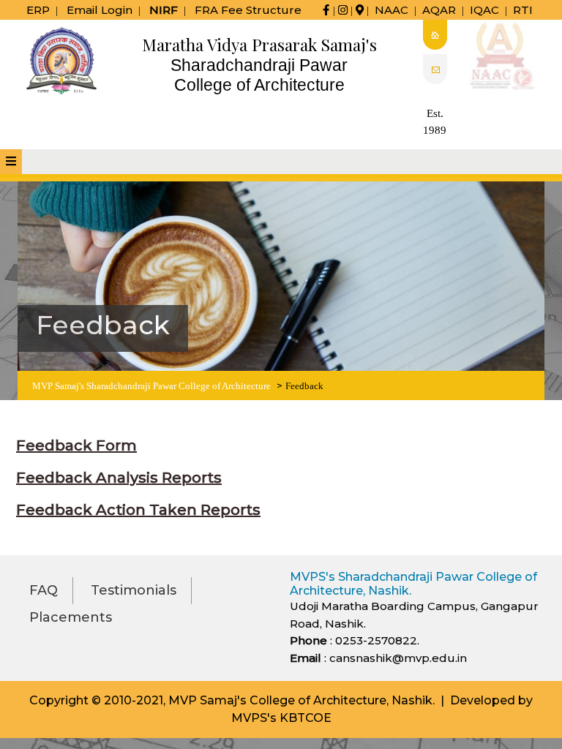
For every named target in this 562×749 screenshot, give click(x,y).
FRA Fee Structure (248, 10)
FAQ (43, 590)
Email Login (99, 10)
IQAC (484, 10)
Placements (70, 617)
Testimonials (133, 590)
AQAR (439, 10)
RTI (523, 10)
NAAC (391, 10)
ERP (38, 10)
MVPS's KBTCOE (281, 718)
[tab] (11, 161)
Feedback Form (76, 445)
